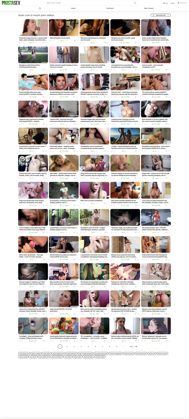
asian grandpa (88, 357)
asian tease (77, 357)
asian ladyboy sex (58, 353)
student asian (100, 357)
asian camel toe (44, 357)
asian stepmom (71, 353)
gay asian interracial (101, 353)
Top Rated (109, 8)
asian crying (23, 357)
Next (131, 346)
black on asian (162, 353)
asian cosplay (36, 353)
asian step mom (141, 353)
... (123, 346)
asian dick (152, 353)
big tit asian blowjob (85, 353)
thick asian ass (24, 353)
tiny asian (33, 357)
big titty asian (129, 353)
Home (39, 8)
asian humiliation (56, 357)
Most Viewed (148, 8)
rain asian (68, 357)
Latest (73, 8)
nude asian (46, 353)
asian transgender (116, 353)
